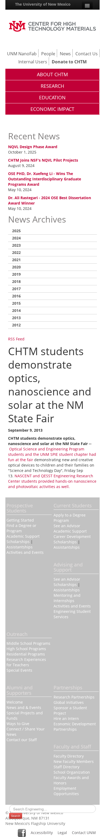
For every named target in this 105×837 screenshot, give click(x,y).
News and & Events (23, 707)
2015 (16, 303)
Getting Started (20, 520)
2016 (16, 296)
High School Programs (26, 648)
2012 (16, 324)
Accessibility (42, 832)
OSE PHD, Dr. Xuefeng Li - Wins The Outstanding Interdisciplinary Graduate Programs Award (44, 179)
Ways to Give (17, 723)
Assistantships (19, 546)
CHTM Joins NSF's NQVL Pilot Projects (43, 160)
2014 (16, 310)
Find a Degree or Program (21, 528)
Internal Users (32, 62)
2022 (16, 252)
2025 (16, 230)
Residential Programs (25, 654)
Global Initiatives (69, 702)
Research (52, 86)
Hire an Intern (66, 718)
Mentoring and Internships (67, 598)
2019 (16, 274)
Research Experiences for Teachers (26, 662)
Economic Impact (52, 109)
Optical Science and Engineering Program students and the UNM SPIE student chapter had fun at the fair (52, 454)
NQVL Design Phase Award (32, 146)
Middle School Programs (28, 643)
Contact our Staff (21, 739)
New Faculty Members (74, 761)
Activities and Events (25, 552)
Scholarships (18, 541)
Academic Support (23, 536)
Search (15, 816)
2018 (16, 281)
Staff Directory (66, 766)
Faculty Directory (69, 756)
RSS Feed (16, 338)
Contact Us (86, 54)
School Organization (72, 772)
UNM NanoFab (22, 54)
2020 (16, 267)
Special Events (19, 670)
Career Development (72, 536)
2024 (16, 238)
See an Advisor (67, 525)
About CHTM (52, 74)
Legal (62, 832)
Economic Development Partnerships (75, 726)
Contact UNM (84, 832)
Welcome (14, 702)
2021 (16, 259)
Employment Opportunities (66, 791)
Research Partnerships (74, 697)
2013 (16, 317)
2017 (16, 288)
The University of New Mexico (43, 4)
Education (52, 97)
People (48, 54)
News (65, 54)
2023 (16, 245)
